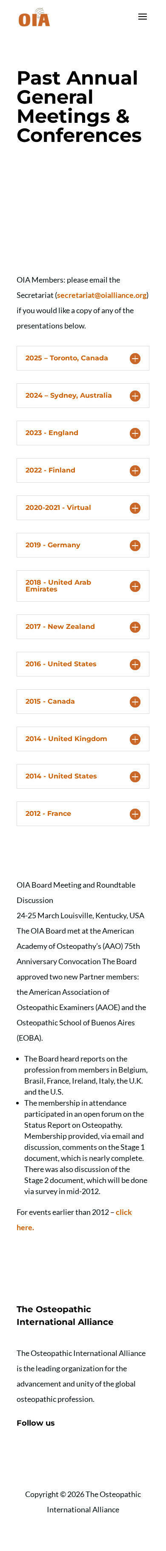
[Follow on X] (40, 1451)
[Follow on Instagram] (57, 1451)
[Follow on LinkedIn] (74, 1451)
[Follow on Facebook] (23, 1451)
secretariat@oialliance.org (101, 295)
